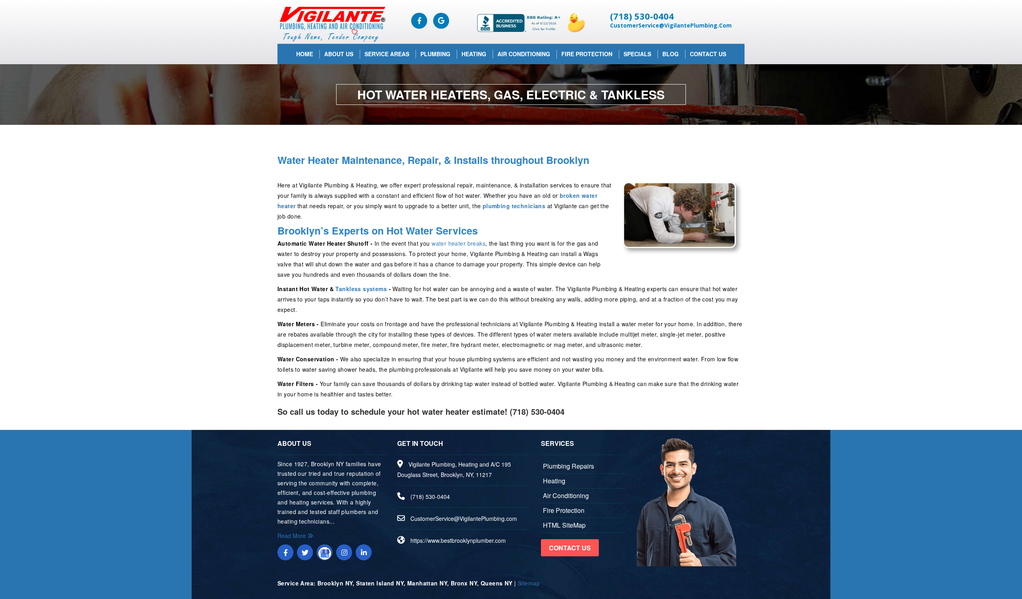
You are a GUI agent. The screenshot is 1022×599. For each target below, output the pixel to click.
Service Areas (386, 54)
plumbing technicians (514, 206)
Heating (473, 54)
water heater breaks (458, 243)
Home (304, 54)
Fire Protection (586, 54)
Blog (670, 54)
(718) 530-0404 (642, 16)
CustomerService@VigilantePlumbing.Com (671, 25)
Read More (292, 536)
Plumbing (435, 54)
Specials (637, 54)
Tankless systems (361, 289)
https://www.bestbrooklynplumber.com (458, 540)
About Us (338, 54)
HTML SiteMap (564, 525)
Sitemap (529, 583)
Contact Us (708, 54)
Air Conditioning (523, 54)
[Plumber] (331, 23)
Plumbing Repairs (568, 466)
